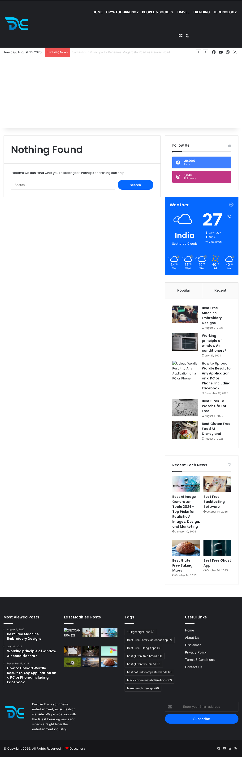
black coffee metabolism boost (149, 680)
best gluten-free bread (144, 656)
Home (98, 12)
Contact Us (193, 667)
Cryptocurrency (122, 12)
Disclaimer (193, 645)
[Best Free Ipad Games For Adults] (90, 632)
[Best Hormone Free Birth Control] (90, 662)
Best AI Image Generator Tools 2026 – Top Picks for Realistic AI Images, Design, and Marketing (186, 511)
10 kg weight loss (140, 632)
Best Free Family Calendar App (149, 640)
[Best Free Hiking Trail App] (90, 651)
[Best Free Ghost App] (217, 548)
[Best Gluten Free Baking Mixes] (186, 548)
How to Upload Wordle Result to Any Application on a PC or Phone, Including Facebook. (216, 376)
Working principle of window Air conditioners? (214, 343)
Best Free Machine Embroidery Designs (212, 315)
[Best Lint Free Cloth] (109, 651)
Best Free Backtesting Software (214, 501)
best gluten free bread (143, 664)
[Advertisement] (121, 93)
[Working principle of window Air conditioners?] (185, 342)
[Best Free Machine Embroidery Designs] (185, 314)
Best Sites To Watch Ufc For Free (214, 406)
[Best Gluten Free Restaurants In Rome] (109, 662)
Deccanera (77, 748)
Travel (183, 12)
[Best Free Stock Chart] (72, 651)
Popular (183, 290)
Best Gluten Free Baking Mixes (182, 565)
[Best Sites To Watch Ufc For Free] (185, 407)
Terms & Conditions (200, 660)
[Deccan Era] (18, 24)
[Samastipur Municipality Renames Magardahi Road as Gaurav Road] (72, 636)
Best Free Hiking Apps (143, 648)
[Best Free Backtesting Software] (217, 484)
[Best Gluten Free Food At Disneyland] (185, 430)
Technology (225, 12)
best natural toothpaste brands (149, 672)
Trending (201, 12)
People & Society (157, 12)
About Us (192, 638)
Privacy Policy (196, 652)
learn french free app (143, 688)
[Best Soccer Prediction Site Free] (72, 662)
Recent (220, 290)
